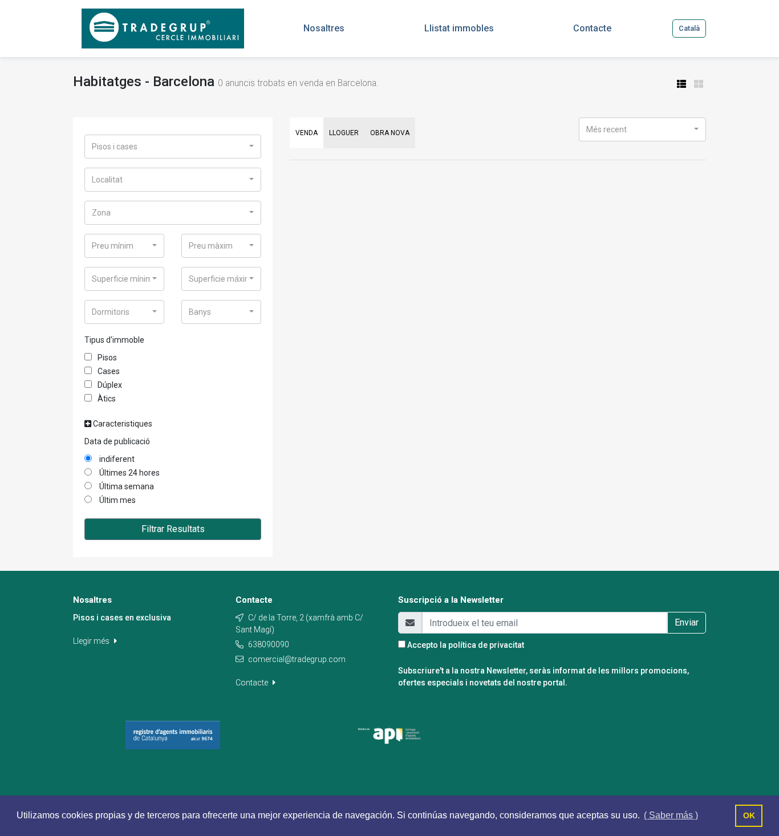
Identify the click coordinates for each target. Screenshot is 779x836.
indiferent (116, 459)
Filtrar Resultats (173, 528)
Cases (109, 371)
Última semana (126, 486)
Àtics (107, 398)
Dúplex (110, 384)
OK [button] (749, 815)
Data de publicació (117, 441)
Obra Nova (389, 133)
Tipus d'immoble (114, 339)
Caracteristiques (121, 423)
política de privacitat (486, 645)
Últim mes (117, 500)
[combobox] (172, 147)
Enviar (687, 622)
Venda (306, 133)
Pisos (107, 357)
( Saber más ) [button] (671, 815)
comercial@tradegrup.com (297, 659)
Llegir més (92, 641)
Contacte (253, 682)
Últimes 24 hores (129, 472)
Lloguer (344, 133)
